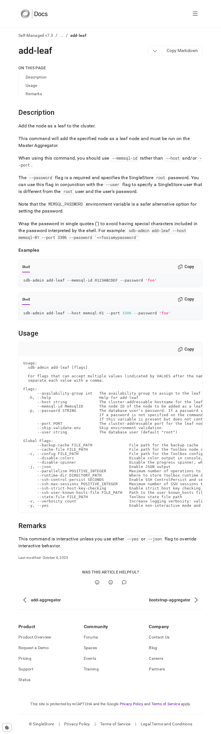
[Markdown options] (155, 50)
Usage (31, 85)
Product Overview (34, 637)
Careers (156, 658)
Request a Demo (33, 647)
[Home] (34, 13)
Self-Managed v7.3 (35, 35)
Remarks (34, 93)
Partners (157, 669)
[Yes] (97, 582)
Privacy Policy (131, 704)
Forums (91, 637)
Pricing (24, 658)
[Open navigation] (195, 13)
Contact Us (159, 637)
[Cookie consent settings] (7, 727)
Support (25, 669)
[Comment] (124, 582)
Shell (26, 267)
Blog (153, 647)
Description (36, 77)
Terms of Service (165, 704)
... (62, 35)
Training (91, 669)
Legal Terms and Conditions (166, 724)
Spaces (90, 647)
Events (90, 658)
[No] (110, 582)
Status (24, 679)
